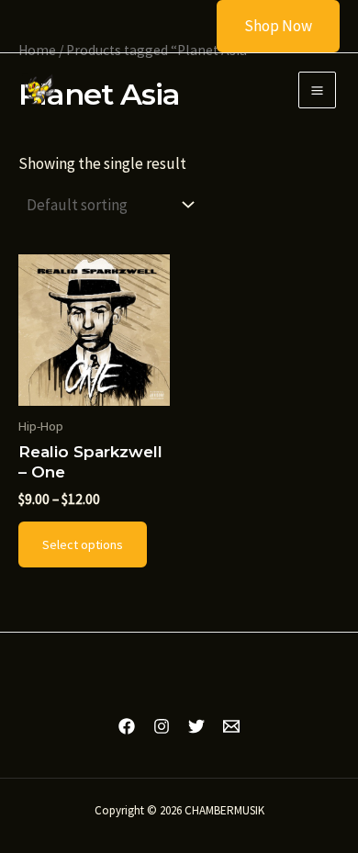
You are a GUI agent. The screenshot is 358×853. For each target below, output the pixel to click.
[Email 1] (231, 726)
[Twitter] (196, 726)
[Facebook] (126, 726)
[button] (267, 26)
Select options (82, 544)
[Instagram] (161, 726)
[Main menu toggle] (317, 90)
